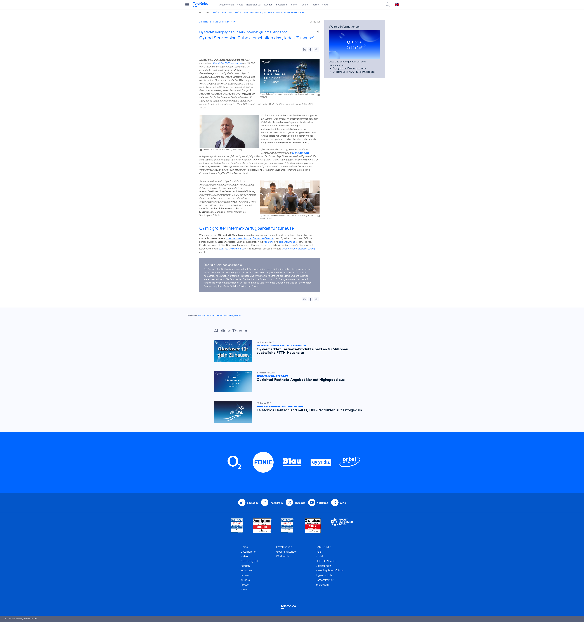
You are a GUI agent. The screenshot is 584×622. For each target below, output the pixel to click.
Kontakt (320, 556)
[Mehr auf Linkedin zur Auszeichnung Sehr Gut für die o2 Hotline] (287, 525)
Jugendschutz (324, 575)
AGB (318, 551)
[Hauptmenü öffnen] (187, 4)
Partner (293, 4)
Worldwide (282, 556)
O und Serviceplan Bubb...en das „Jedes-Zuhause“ (283, 12)
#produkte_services (232, 315)
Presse (315, 4)
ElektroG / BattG (325, 561)
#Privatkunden (213, 315)
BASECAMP (323, 547)
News (325, 4)
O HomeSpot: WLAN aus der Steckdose (354, 71)
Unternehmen (226, 4)
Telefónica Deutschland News (246, 12)
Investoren (281, 4)
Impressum (322, 584)
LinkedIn (252, 503)
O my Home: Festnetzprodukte (349, 68)
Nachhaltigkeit (253, 4)
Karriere (305, 4)
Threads (300, 503)
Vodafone (268, 241)
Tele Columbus (287, 241)
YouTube (322, 503)
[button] (304, 49)
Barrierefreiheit (325, 580)
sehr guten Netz (300, 152)
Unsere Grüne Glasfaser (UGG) (298, 248)
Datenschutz (323, 565)
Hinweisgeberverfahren (330, 570)
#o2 (221, 315)
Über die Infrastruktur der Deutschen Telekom (250, 238)
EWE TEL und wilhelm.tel (232, 248)
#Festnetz (202, 315)
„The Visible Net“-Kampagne (227, 63)
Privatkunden (284, 547)
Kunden (268, 4)
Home (244, 547)
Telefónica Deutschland (222, 12)
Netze (240, 4)
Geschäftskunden (286, 551)
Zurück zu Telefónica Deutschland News (217, 21)
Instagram (276, 503)
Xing (343, 503)
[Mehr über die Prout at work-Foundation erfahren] (342, 525)
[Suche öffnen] (387, 4)
